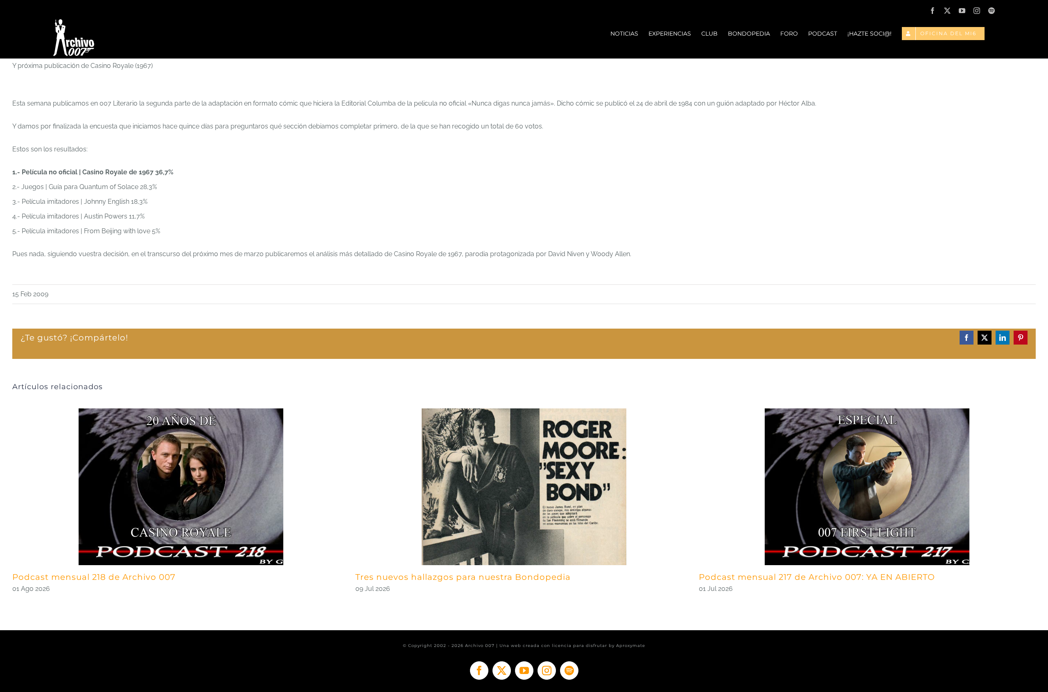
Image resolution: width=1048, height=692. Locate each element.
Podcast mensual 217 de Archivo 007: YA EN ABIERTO (817, 577)
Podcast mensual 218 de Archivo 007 (94, 577)
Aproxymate (630, 645)
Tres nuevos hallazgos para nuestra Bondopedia (463, 577)
